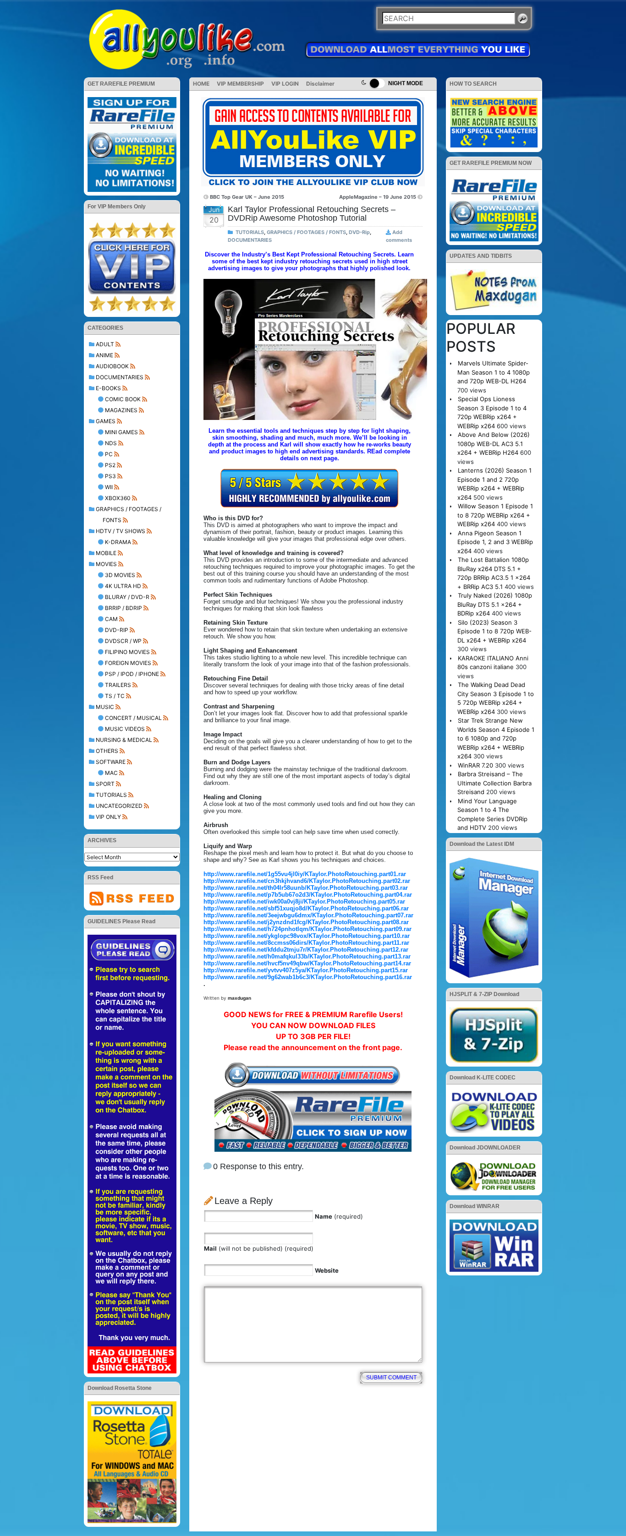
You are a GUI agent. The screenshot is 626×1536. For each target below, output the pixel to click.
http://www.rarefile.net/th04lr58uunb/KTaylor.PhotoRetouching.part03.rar (305, 887)
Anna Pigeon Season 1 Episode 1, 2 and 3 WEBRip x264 (495, 542)
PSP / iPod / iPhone (132, 673)
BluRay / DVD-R (127, 597)
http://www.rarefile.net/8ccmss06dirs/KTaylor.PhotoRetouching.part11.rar (306, 942)
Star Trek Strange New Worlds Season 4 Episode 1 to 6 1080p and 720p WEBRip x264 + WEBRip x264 (495, 738)
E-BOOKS (108, 388)
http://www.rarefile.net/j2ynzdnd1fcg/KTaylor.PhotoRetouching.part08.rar (306, 922)
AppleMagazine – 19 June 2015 (377, 197)
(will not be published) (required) (258, 1248)
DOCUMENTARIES (119, 377)
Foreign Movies (128, 662)
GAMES (105, 421)
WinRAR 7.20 (475, 765)
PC (109, 454)
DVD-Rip (116, 629)
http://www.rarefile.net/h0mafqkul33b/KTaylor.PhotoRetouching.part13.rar (307, 956)
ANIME (104, 355)
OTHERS (107, 750)
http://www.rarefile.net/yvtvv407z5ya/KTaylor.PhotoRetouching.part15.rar (305, 970)
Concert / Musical (133, 717)
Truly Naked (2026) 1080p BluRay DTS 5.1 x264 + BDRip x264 (494, 604)
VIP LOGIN (285, 83)
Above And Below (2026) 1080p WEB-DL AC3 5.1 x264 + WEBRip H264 (493, 443)
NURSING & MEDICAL (124, 739)
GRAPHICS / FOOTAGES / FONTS (306, 232)
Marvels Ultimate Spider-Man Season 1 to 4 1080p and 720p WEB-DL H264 (493, 372)
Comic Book (123, 399)
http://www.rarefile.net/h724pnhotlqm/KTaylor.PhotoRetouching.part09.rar (307, 929)
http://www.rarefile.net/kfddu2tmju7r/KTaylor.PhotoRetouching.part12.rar (305, 949)
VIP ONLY (108, 816)
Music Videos (125, 728)
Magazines (121, 410)
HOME (201, 83)
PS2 (110, 465)
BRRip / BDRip (123, 608)
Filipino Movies (127, 651)
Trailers (118, 684)
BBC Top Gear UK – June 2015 (247, 197)
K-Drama (118, 542)
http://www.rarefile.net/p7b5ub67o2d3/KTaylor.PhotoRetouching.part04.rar (307, 894)
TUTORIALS (111, 794)
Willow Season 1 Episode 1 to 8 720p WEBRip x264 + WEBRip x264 (495, 515)
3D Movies (120, 575)
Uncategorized (119, 805)
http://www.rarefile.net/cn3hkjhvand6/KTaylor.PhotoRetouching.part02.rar (306, 880)
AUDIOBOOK (112, 366)
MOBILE (106, 553)
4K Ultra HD (123, 586)
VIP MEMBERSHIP (240, 83)
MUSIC (105, 706)
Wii (109, 487)
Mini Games (121, 432)
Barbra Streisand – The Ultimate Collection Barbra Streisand (494, 782)
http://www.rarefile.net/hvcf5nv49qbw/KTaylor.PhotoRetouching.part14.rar (307, 963)
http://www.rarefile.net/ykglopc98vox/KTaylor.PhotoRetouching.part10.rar (306, 935)
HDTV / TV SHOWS (120, 531)
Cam (111, 618)
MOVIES (106, 564)
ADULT (105, 344)
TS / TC (115, 695)
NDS (111, 443)
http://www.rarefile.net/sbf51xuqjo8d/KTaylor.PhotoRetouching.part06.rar (306, 908)
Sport (105, 783)
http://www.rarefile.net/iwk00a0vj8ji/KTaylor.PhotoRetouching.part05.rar (304, 901)
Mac (111, 772)
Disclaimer (320, 83)
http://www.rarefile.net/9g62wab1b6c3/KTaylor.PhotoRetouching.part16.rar (307, 977)
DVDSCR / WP (123, 640)
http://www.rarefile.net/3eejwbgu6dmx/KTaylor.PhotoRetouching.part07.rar (308, 915)
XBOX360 (118, 498)
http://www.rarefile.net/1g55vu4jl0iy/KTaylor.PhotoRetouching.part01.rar (304, 874)
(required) (339, 1216)
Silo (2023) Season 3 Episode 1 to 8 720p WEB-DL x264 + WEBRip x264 (494, 631)
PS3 (110, 476)
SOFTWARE (111, 761)
